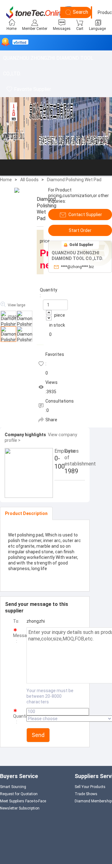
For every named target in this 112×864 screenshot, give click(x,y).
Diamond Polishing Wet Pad (74, 179)
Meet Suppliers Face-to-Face (23, 801)
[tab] (26, 513)
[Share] (41, 419)
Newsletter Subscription (20, 808)
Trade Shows (86, 794)
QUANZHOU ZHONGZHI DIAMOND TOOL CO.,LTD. (48, 66)
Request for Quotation (19, 794)
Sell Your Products (90, 787)
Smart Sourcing (13, 787)
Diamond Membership (93, 801)
